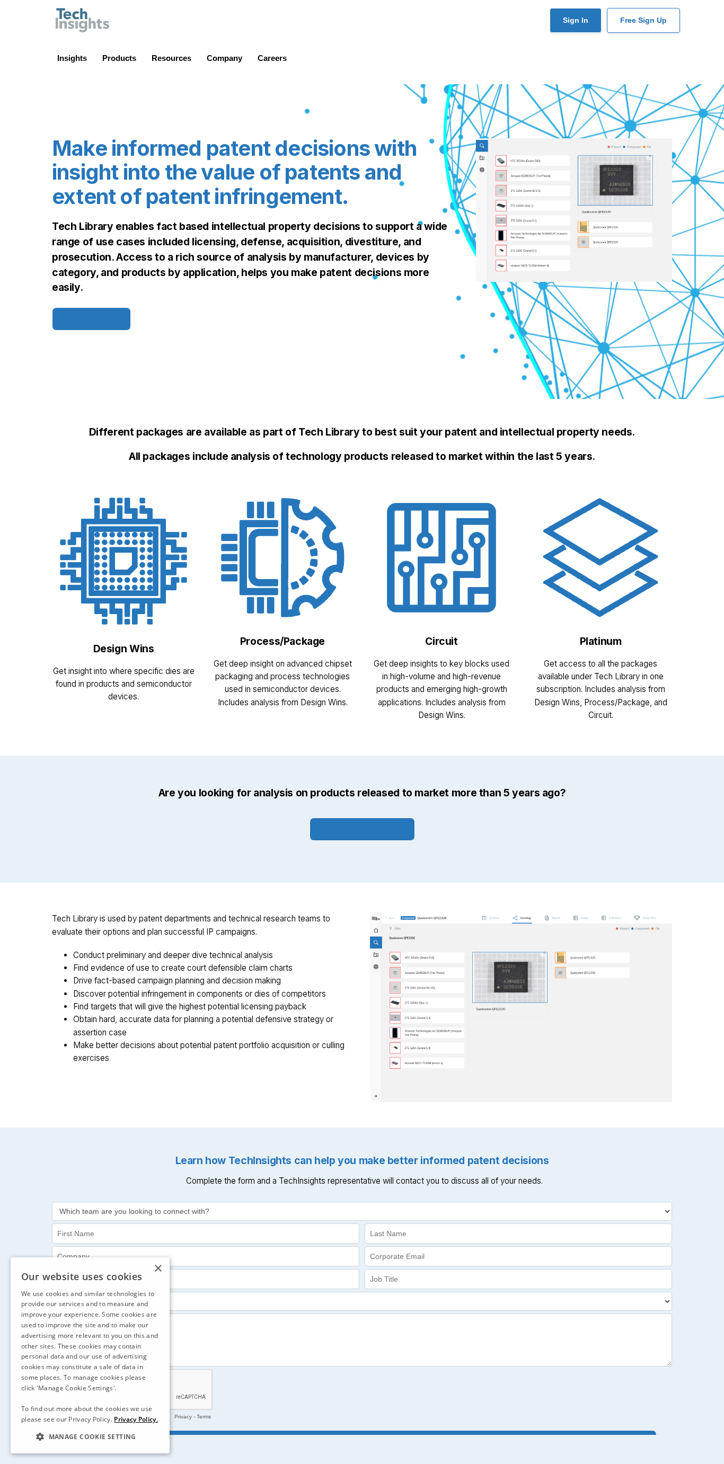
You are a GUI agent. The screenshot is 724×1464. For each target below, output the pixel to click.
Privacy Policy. (136, 1419)
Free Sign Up (643, 20)
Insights (72, 58)
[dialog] (90, 1355)
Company (224, 58)
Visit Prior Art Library (362, 829)
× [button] (158, 1269)
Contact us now (91, 318)
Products (119, 58)
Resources (171, 58)
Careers (272, 58)
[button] (90, 1436)
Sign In (575, 20)
